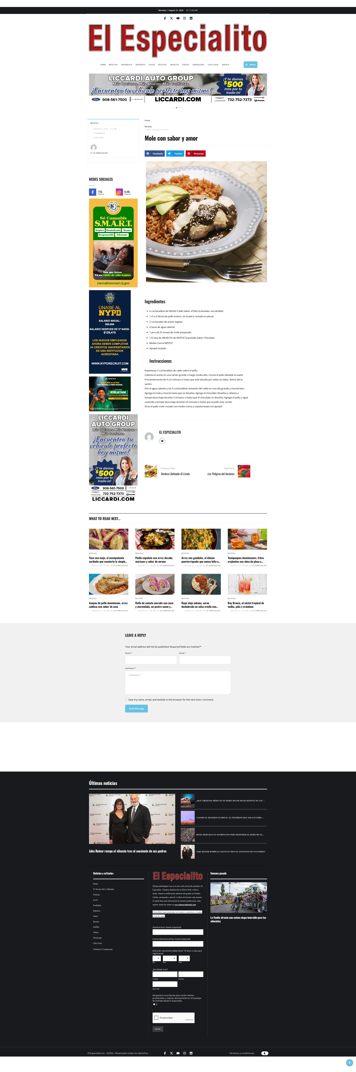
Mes (164, 962)
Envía (158, 1029)
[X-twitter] (171, 18)
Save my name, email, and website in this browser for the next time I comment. (171, 699)
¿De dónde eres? (160, 969)
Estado (181, 979)
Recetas (148, 126)
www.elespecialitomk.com (185, 905)
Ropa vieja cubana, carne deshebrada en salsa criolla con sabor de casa (198, 606)
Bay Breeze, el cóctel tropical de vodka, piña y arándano (246, 605)
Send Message (136, 708)
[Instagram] (184, 18)
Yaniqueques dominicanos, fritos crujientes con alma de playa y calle (246, 561)
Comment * (130, 668)
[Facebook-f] (164, 18)
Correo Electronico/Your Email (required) (172, 939)
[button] (88, 87)
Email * (182, 653)
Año (180, 962)
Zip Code (156, 989)
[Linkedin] (191, 18)
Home (147, 120)
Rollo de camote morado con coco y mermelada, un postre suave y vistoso (154, 606)
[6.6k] (119, 192)
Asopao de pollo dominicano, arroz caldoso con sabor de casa (108, 605)
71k (100, 191)
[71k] (92, 192)
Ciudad (155, 979)
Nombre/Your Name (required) (167, 927)
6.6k (127, 191)
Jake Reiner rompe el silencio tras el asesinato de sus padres (127, 850)
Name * (128, 653)
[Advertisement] (169, 743)
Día (154, 962)
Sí (156, 1004)
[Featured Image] (108, 539)
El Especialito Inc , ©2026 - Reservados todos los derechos (118, 1053)
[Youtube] (178, 18)
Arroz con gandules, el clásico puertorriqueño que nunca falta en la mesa (200, 561)
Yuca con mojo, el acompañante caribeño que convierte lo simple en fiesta (107, 561)
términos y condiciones (242, 1053)
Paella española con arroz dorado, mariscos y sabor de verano (154, 559)
